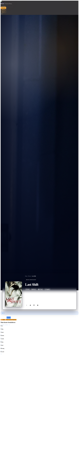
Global (8, 317)
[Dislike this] (34, 305)
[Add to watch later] (26, 305)
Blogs (10, 3)
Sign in (3, 9)
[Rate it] (37, 305)
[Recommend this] (30, 305)
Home (26, 276)
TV (4, 3)
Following (4, 317)
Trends (3, 7)
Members (7, 3)
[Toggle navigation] (2, 14)
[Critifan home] (39, 2)
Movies (2, 3)
